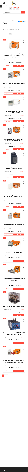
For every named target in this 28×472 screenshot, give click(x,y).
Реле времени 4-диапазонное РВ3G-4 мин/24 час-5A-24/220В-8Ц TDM (13, 84)
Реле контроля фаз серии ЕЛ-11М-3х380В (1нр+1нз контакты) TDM (14, 196)
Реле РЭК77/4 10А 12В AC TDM (14, 252)
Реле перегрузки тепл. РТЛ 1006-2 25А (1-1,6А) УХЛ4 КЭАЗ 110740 (14, 333)
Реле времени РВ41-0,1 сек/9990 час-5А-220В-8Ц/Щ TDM (14, 112)
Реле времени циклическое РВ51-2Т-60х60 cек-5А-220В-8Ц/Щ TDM (14, 139)
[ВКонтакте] (19, 21)
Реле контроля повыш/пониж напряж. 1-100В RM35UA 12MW (13, 167)
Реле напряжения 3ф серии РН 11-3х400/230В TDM (14, 225)
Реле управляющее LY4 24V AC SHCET (13, 306)
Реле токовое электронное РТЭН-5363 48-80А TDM (14, 279)
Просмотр (19, 65)
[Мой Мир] (23, 21)
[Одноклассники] (21, 21)
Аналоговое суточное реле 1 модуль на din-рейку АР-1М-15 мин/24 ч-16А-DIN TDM (13, 55)
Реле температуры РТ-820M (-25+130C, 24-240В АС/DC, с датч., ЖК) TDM (14, 361)
